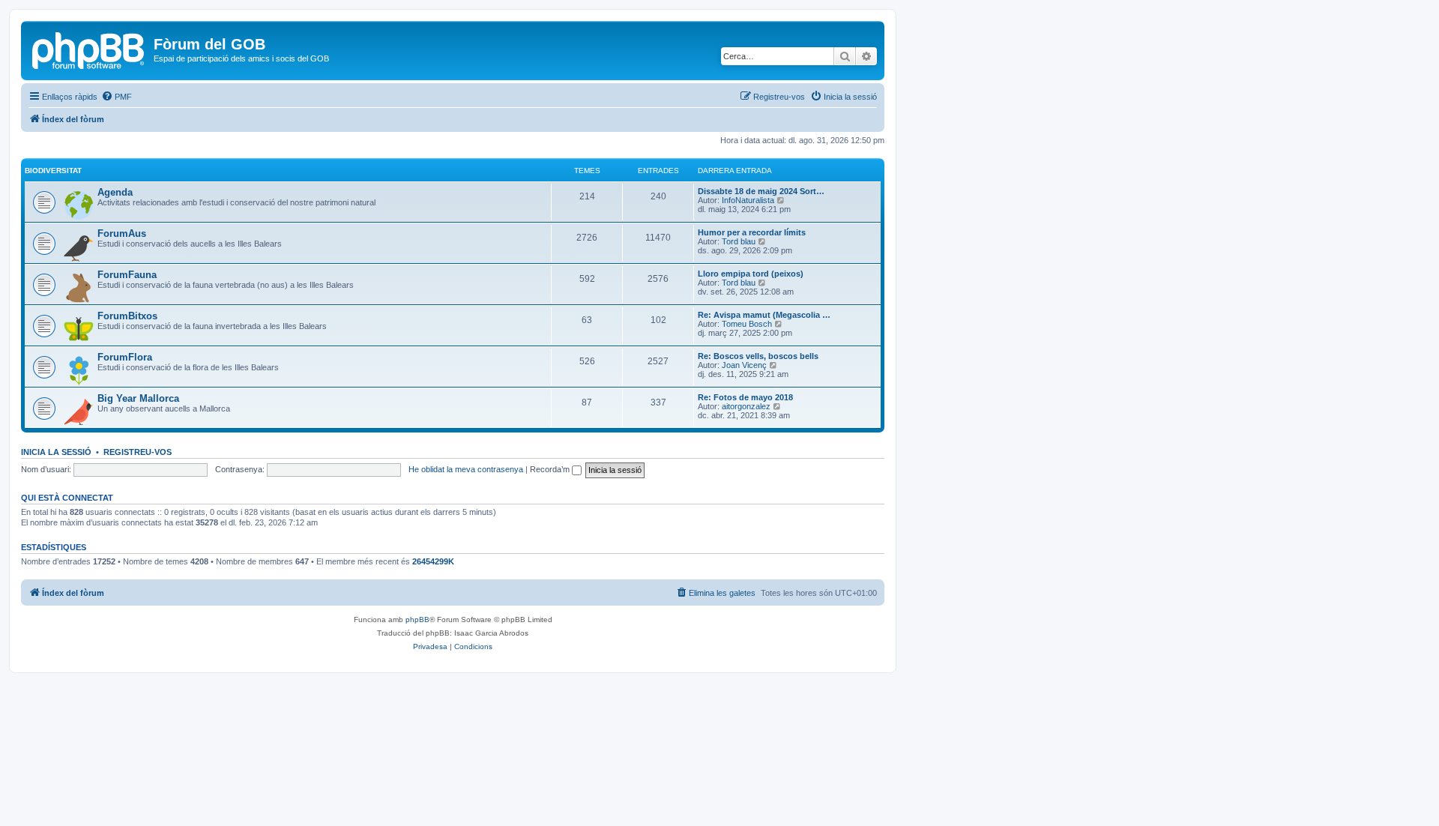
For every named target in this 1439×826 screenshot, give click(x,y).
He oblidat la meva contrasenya (465, 469)
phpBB (417, 619)
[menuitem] (116, 97)
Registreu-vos (137, 451)
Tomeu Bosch (747, 323)
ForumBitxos (127, 316)
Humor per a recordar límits (752, 232)
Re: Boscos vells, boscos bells (758, 356)
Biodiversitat (53, 170)
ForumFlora (124, 357)
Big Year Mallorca (138, 398)
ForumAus (121, 233)
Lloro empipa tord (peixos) (750, 273)
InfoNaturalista (748, 200)
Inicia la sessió (56, 451)
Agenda (115, 192)
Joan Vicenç (744, 365)
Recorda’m (551, 469)
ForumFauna (127, 274)
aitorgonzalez (746, 406)
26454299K (433, 561)
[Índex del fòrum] (89, 49)
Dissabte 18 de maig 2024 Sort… (761, 191)
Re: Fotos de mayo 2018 (745, 397)
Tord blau (738, 241)
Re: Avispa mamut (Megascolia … (764, 314)
